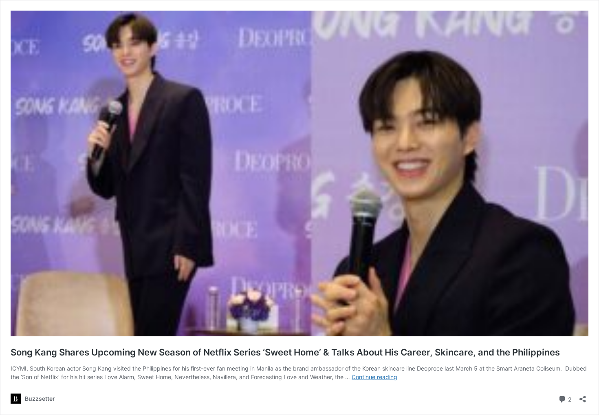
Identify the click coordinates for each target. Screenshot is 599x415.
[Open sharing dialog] (582, 396)
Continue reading (374, 376)
